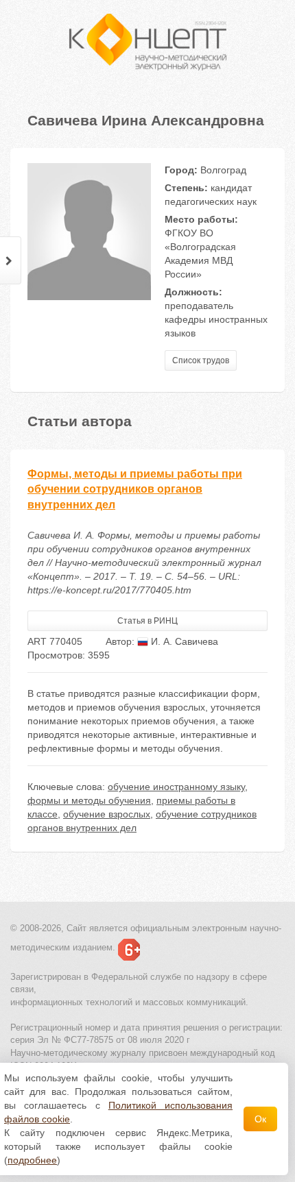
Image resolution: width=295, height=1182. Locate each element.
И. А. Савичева (183, 641)
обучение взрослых (106, 814)
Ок (260, 1118)
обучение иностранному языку (176, 786)
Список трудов (200, 360)
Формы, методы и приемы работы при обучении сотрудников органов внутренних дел (134, 489)
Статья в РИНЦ (147, 621)
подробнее (32, 1160)
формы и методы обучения (89, 800)
